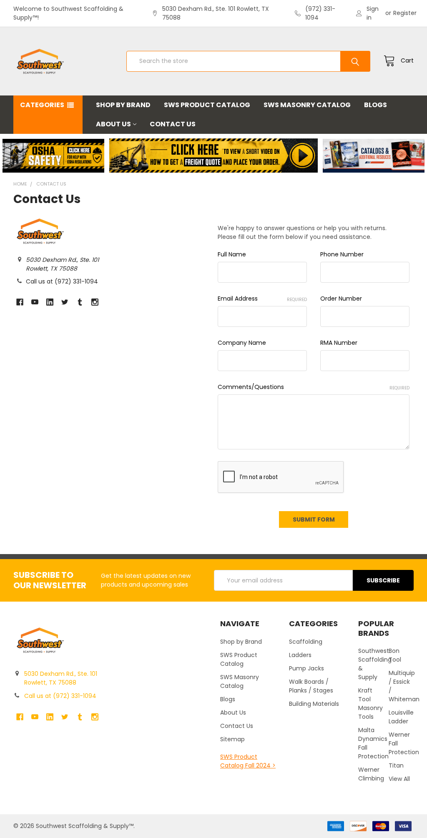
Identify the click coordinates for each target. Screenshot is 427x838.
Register (405, 13)
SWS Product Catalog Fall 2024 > (248, 761)
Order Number (341, 298)
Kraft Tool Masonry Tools (370, 703)
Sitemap (232, 739)
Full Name (232, 254)
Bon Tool (395, 655)
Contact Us (173, 124)
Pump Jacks (306, 668)
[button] (53, 155)
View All (399, 779)
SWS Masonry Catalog (307, 105)
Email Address (262, 298)
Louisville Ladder (401, 716)
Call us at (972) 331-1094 (62, 281)
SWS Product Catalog (207, 105)
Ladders (300, 655)
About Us (113, 124)
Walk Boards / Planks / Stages (311, 686)
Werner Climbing (371, 774)
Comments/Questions (313, 387)
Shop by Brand (123, 105)
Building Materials (314, 704)
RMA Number (338, 343)
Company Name (242, 343)
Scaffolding (305, 641)
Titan (396, 765)
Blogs (375, 105)
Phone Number (342, 254)
